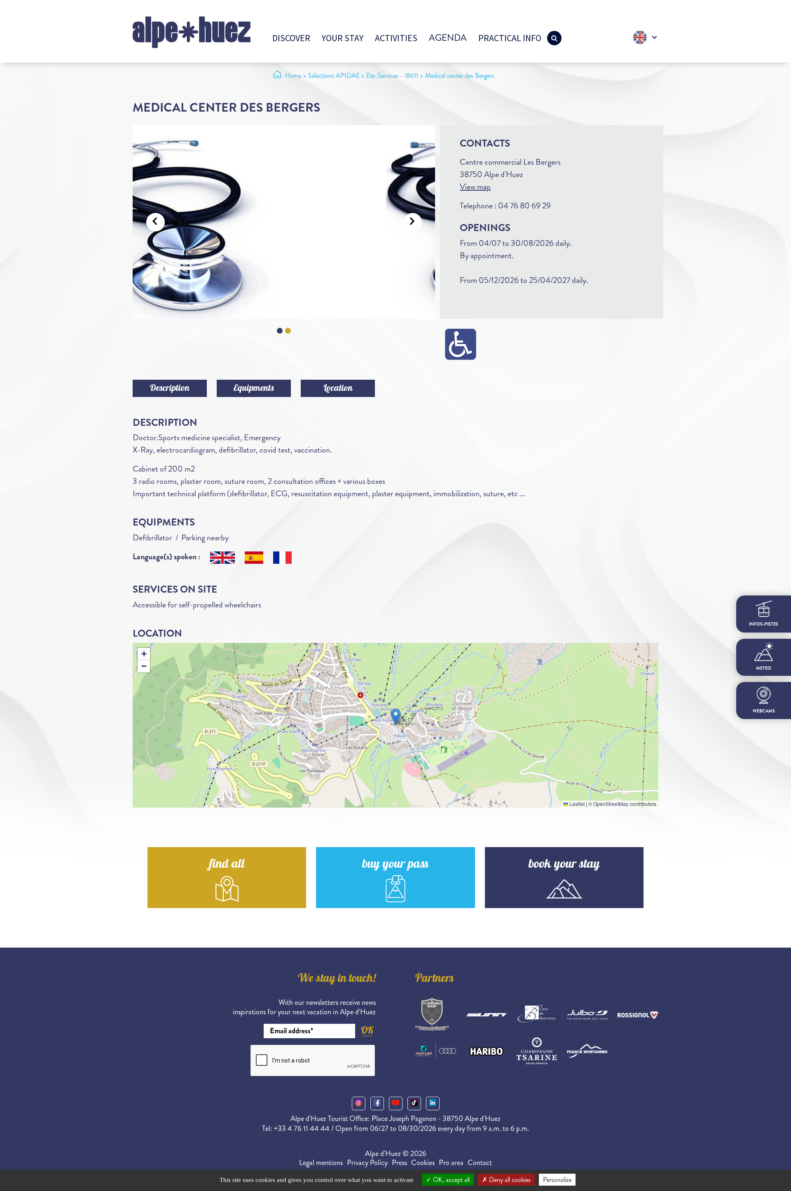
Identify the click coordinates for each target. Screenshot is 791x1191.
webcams (764, 711)
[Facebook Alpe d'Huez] (377, 1103)
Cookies (423, 1162)
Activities (396, 38)
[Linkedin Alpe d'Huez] (433, 1103)
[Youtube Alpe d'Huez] (396, 1103)
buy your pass (395, 865)
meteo (763, 668)
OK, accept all (450, 1179)
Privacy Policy (367, 1162)
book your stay (564, 865)
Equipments (254, 388)
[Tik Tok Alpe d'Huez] (414, 1103)
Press (399, 1162)
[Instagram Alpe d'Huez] (358, 1103)
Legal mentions (321, 1162)
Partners (434, 979)
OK (367, 1030)
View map (475, 187)
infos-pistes (763, 624)
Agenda (448, 37)
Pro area (451, 1162)
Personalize (557, 1179)
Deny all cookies (509, 1179)
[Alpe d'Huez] (191, 31)
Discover (291, 38)
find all (227, 865)
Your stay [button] (342, 38)
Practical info (509, 38)
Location (338, 388)
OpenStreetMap (611, 803)
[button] (396, 716)
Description (170, 388)
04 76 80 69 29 (524, 206)
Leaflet (576, 803)
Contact (480, 1162)
